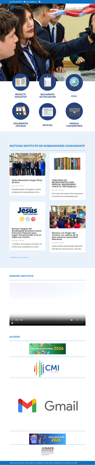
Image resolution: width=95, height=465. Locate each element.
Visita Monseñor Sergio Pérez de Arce (27, 181)
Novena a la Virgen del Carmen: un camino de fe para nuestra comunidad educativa (65, 236)
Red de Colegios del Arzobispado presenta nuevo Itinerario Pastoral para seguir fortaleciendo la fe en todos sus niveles (26, 232)
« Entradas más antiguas (19, 257)
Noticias (21, 186)
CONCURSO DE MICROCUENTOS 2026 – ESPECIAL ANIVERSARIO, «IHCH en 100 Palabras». (64, 183)
